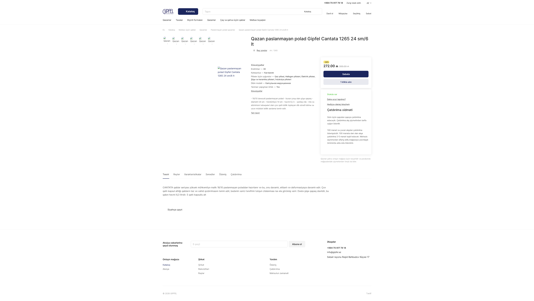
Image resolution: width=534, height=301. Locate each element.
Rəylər (176, 174)
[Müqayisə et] (368, 50)
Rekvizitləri (203, 269)
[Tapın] (318, 11)
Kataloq (166, 265)
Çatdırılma (236, 174)
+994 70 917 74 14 (333, 3)
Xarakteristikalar (192, 174)
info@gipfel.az (334, 252)
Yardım (273, 259)
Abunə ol (297, 244)
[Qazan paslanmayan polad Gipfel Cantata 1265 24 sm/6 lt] (231, 72)
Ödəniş (222, 174)
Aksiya (166, 269)
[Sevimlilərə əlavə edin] (362, 50)
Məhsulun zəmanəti (279, 273)
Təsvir (166, 174)
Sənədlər (210, 174)
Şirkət (201, 259)
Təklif (368, 293)
